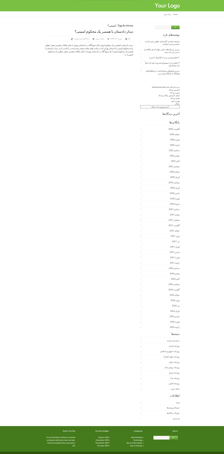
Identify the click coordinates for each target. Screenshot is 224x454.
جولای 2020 (175, 172)
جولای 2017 (175, 230)
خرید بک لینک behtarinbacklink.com (166, 87)
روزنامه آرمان (174, 346)
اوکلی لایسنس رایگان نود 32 (169, 95)
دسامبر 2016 (174, 268)
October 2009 (103, 445)
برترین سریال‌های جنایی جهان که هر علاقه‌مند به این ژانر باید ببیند (162, 50)
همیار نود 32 (175, 98)
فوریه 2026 (175, 139)
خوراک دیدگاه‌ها (173, 413)
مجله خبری (100, 38)
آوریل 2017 (175, 247)
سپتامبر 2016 (174, 284)
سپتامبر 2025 (174, 166)
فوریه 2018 (175, 198)
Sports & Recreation (134, 443)
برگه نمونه (167, 14)
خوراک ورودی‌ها (173, 407)
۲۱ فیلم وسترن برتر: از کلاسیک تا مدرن (164, 57)
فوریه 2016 (175, 321)
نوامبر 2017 (175, 214)
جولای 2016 (175, 295)
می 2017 (176, 241)
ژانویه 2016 (175, 327)
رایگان (177, 104)
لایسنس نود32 (174, 90)
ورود (178, 402)
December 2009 (102, 440)
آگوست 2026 (174, 129)
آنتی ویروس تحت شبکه (160, 107)
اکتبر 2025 (175, 161)
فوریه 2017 (175, 257)
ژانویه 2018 (175, 204)
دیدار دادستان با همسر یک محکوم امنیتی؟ (104, 31)
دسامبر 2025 (174, 150)
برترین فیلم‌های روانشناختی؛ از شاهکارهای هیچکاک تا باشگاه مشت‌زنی (163, 72)
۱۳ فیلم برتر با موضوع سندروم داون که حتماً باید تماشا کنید (162, 64)
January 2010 (103, 437)
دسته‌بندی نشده (173, 340)
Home (175, 14)
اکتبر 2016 (175, 279)
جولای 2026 (175, 134)
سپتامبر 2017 (174, 220)
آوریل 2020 (175, 177)
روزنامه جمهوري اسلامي (170, 351)
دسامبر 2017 (174, 209)
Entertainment (136, 437)
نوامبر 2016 (175, 273)
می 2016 (176, 305)
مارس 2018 (175, 193)
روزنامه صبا (175, 378)
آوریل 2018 (175, 188)
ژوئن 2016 (175, 300)
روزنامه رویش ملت (172, 367)
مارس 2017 (175, 252)
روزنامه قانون (174, 383)
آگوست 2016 (174, 289)
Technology (137, 440)
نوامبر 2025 (175, 155)
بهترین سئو (176, 101)
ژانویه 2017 (175, 263)
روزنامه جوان (174, 362)
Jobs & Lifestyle (136, 445)
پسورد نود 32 (175, 92)
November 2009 (102, 443)
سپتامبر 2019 (174, 182)
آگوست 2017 (174, 225)
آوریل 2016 (175, 311)
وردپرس (176, 418)
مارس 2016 (175, 316)
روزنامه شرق (174, 372)
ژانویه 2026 (175, 145)
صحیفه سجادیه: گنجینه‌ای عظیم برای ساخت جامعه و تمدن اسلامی (162, 42)
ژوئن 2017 (175, 236)
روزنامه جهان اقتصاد (171, 356)
